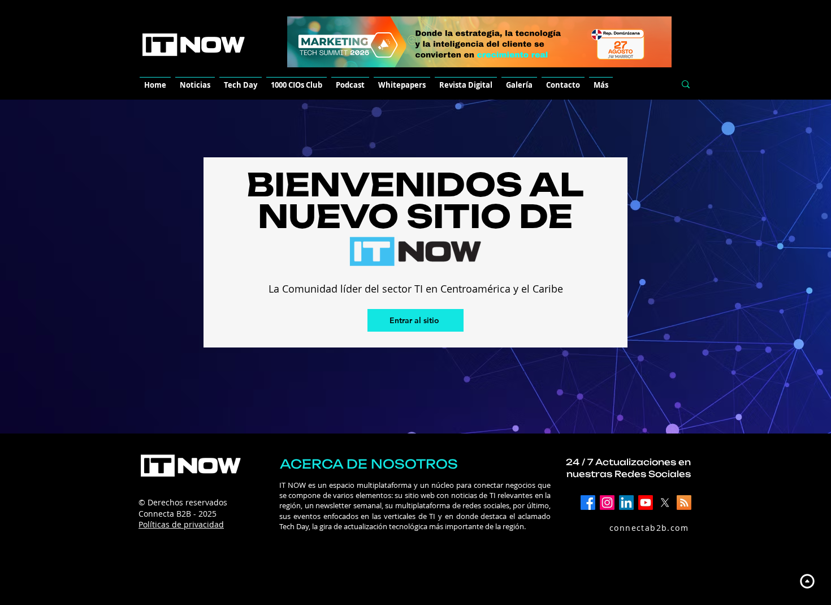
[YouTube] (645, 502)
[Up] (807, 581)
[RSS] (684, 502)
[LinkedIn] (626, 502)
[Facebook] (588, 502)
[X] (664, 502)
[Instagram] (607, 502)
